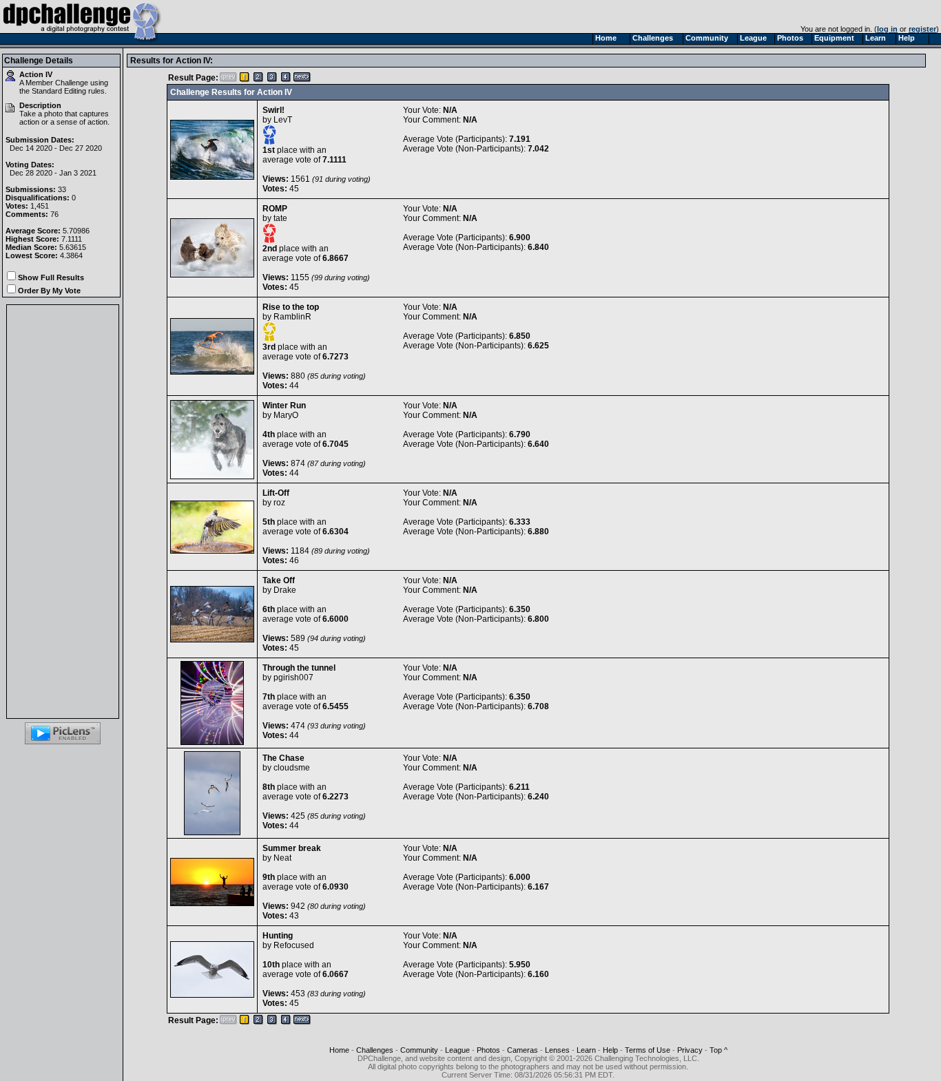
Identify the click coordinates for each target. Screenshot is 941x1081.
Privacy (690, 1050)
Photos (488, 1050)
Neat (282, 858)
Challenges (374, 1050)
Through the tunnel (298, 668)
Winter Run (284, 405)
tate (280, 218)
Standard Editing (59, 91)
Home (339, 1050)
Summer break (291, 848)
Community (419, 1050)
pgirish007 (293, 677)
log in (887, 29)
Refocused (293, 945)
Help (610, 1050)
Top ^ (718, 1050)
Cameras (522, 1050)
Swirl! (273, 110)
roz (279, 502)
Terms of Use (647, 1050)
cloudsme (291, 768)
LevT (282, 120)
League (457, 1050)
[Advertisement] (63, 511)
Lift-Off (275, 493)
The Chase (283, 758)
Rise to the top (290, 307)
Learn (586, 1050)
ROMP (274, 208)
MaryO (285, 415)
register (922, 29)
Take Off (278, 580)
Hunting (277, 936)
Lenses (557, 1050)
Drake (284, 590)
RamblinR (292, 317)
